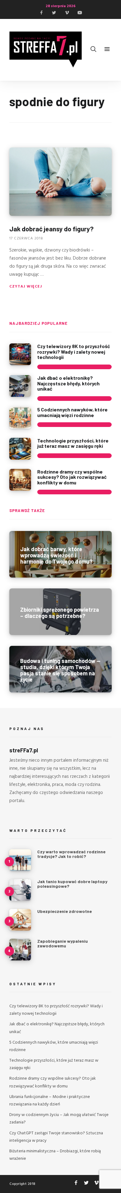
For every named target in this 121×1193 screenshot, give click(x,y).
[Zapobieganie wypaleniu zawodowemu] (20, 949)
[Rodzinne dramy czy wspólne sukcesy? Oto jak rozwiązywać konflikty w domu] (20, 480)
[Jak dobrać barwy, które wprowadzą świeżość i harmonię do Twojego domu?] (60, 554)
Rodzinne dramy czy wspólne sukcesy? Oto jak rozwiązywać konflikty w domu (72, 477)
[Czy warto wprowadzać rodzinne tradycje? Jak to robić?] (20, 860)
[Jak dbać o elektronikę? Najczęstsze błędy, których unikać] (20, 386)
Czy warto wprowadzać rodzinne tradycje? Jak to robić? (71, 854)
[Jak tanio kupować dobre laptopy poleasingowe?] (20, 890)
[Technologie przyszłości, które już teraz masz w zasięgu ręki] (20, 449)
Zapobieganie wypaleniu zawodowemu (62, 943)
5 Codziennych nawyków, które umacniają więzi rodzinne (72, 412)
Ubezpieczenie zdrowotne (64, 911)
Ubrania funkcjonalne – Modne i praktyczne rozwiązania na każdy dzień (49, 1100)
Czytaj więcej (25, 287)
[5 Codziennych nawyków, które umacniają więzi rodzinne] (20, 418)
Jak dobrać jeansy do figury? (51, 229)
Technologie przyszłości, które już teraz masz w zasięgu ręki (73, 443)
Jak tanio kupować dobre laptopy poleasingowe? (72, 884)
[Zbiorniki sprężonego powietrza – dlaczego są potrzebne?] (60, 611)
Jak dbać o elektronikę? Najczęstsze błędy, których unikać (68, 383)
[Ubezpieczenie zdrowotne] (20, 920)
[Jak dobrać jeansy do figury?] (60, 181)
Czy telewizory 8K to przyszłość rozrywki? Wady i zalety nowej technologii (73, 351)
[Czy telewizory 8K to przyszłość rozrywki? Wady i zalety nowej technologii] (20, 354)
